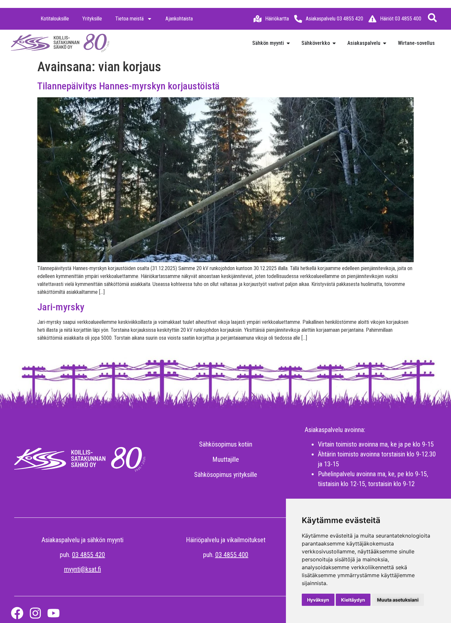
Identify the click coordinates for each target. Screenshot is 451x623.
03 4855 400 (231, 555)
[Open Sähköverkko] (334, 43)
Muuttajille (225, 459)
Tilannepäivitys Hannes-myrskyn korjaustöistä (128, 86)
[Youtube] (53, 613)
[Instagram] (35, 613)
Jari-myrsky (60, 307)
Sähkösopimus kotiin (225, 444)
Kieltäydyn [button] (353, 600)
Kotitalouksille (55, 19)
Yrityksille (92, 19)
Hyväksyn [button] (318, 600)
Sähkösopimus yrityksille (225, 475)
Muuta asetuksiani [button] (398, 600)
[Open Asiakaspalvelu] (384, 43)
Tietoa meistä (129, 19)
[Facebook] (17, 613)
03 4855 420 (88, 555)
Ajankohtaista (179, 19)
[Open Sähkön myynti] (288, 43)
